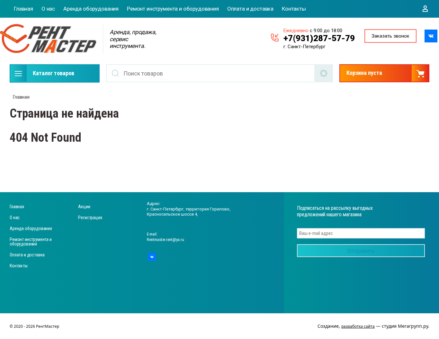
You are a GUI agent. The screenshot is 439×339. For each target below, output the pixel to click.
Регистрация (90, 217)
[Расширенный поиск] (324, 73)
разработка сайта (358, 326)
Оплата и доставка (250, 8)
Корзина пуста (364, 72)
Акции (84, 206)
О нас (48, 8)
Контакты (294, 8)
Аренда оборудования (91, 8)
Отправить (361, 250)
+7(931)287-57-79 (319, 38)
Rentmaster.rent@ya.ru (165, 239)
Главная (23, 8)
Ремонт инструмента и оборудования (173, 8)
